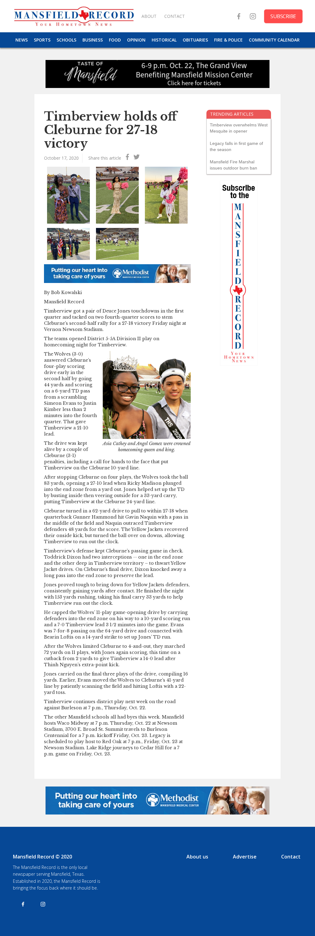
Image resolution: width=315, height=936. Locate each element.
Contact (291, 856)
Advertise (245, 856)
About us (197, 856)
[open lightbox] (68, 195)
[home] (73, 16)
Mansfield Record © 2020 (42, 856)
